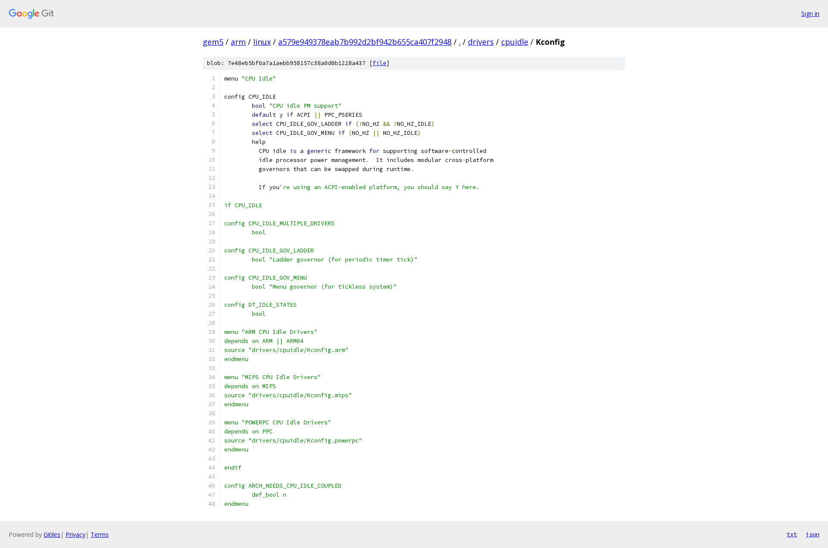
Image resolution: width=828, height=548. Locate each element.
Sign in (810, 13)
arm (238, 42)
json (812, 534)
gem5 (213, 42)
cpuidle (514, 42)
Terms (100, 534)
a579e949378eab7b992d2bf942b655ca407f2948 (365, 42)
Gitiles (52, 534)
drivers (481, 42)
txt (792, 534)
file (379, 63)
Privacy (75, 534)
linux (262, 42)
